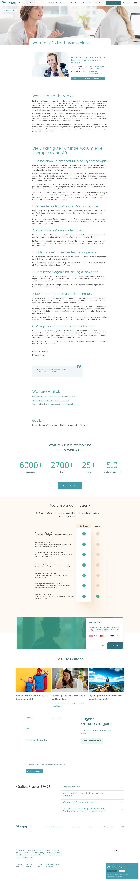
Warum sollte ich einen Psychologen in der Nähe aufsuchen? (55, 404)
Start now (115, 645)
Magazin (63, 3)
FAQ (103, 645)
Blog (91, 827)
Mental (51, 425)
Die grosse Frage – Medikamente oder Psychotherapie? (53, 396)
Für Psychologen (107, 827)
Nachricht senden (34, 771)
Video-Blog (73, 3)
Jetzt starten (70, 485)
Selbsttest (53, 3)
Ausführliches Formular (92, 741)
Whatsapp (93, 71)
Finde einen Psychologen (53, 827)
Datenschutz (51, 765)
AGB (39, 765)
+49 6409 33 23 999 (96, 67)
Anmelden (127, 3)
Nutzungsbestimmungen (53, 865)
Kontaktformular (95, 73)
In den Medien (86, 3)
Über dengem (76, 827)
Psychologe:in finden (27, 3)
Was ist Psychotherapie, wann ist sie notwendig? (50, 400)
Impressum (19, 865)
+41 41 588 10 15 (95, 69)
